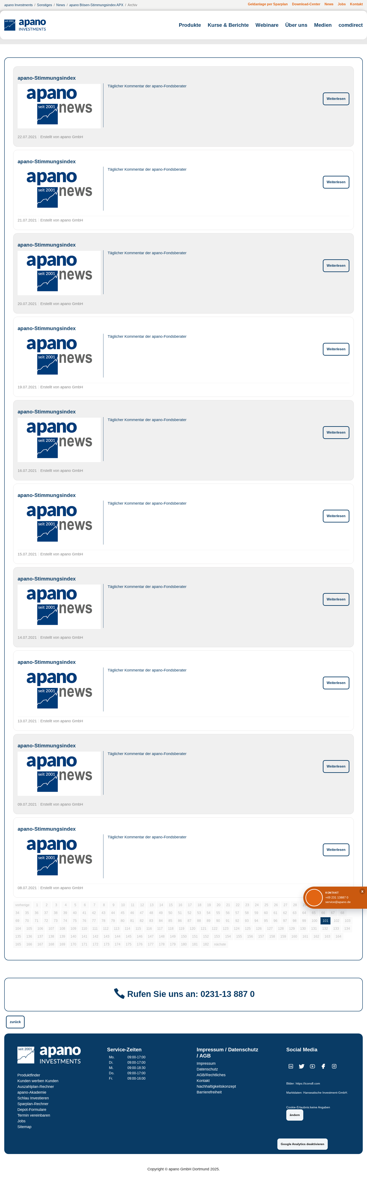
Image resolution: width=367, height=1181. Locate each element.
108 (62, 928)
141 (84, 936)
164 (338, 936)
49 (161, 913)
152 (206, 936)
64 (304, 913)
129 (292, 928)
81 (132, 921)
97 (285, 921)
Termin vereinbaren (33, 1115)
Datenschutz (207, 1069)
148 (162, 936)
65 (314, 913)
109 (73, 928)
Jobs (21, 1121)
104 (18, 928)
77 (94, 921)
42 (94, 913)
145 (128, 936)
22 (238, 905)
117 (160, 928)
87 (189, 921)
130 (303, 928)
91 (228, 921)
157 (261, 936)
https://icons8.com (308, 1083)
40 (75, 913)
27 (285, 905)
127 (270, 928)
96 (275, 921)
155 (239, 936)
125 (248, 928)
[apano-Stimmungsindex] (59, 106)
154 (228, 936)
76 (84, 921)
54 (208, 913)
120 (192, 928)
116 (149, 928)
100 (314, 921)
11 (132, 905)
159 (283, 936)
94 (256, 921)
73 (56, 921)
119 (181, 928)
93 (247, 921)
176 (140, 944)
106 (40, 928)
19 (209, 905)
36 (36, 913)
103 (347, 921)
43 (103, 913)
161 (305, 936)
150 (184, 936)
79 (113, 921)
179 (173, 944)
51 (180, 913)
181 (195, 944)
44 (113, 913)
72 (46, 921)
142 (95, 936)
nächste (220, 944)
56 (228, 913)
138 (51, 936)
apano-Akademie (31, 1092)
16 (180, 905)
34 (17, 913)
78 (103, 921)
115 (138, 928)
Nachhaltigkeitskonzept (216, 1086)
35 (27, 913)
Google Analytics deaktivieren (302, 1144)
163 (327, 936)
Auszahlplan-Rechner (35, 1086)
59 (256, 913)
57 (237, 913)
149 (173, 936)
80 (122, 921)
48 (151, 913)
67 (333, 913)
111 (95, 928)
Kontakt (203, 1081)
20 (218, 905)
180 (184, 944)
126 (259, 928)
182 (206, 944)
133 (336, 928)
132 (325, 928)
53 (199, 913)
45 (122, 913)
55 (218, 913)
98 (294, 921)
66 (323, 913)
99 (304, 921)
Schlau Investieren (33, 1098)
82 (142, 921)
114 (127, 928)
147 (151, 936)
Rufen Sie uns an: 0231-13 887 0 (191, 994)
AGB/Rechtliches (211, 1075)
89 (208, 921)
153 (217, 936)
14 (161, 905)
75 (75, 921)
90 (218, 921)
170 (73, 944)
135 (18, 936)
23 (247, 905)
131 (314, 928)
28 (295, 905)
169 (62, 944)
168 (51, 944)
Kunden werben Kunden (37, 1081)
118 (171, 928)
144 (117, 936)
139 (62, 936)
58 (247, 913)
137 (40, 936)
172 (95, 944)
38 (56, 913)
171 (84, 944)
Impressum (206, 1063)
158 (272, 936)
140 (73, 936)
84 (161, 921)
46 (132, 913)
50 (170, 913)
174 (117, 944)
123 (226, 928)
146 (140, 936)
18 (199, 905)
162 (316, 936)
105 (29, 928)
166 (29, 944)
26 (276, 905)
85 (170, 921)
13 (152, 905)
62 (285, 913)
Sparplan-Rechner (32, 1104)
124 (237, 928)
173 (106, 944)
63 (294, 913)
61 (275, 913)
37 (46, 913)
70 (27, 921)
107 (51, 928)
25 (266, 905)
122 (214, 928)
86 (180, 921)
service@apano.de (338, 902)
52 (189, 913)
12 (142, 905)
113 (116, 928)
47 (142, 913)
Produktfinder (28, 1075)
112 (106, 928)
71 (36, 921)
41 (84, 913)
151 (195, 936)
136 (29, 936)
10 (123, 905)
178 (162, 944)
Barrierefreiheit (209, 1092)
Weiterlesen (336, 99)
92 (237, 921)
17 (190, 905)
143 (106, 936)
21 (228, 905)
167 (40, 944)
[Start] (25, 25)
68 (342, 913)
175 (128, 944)
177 (151, 944)
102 (336, 921)
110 (84, 928)
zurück (15, 1022)
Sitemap (24, 1127)
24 (257, 905)
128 (281, 928)
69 (17, 921)
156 (250, 936)
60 (266, 913)
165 (18, 944)
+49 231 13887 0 (336, 897)
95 (266, 921)
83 (151, 921)
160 (294, 936)
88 (199, 921)
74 (65, 921)
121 (203, 928)
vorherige (22, 905)
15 (171, 905)
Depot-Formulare (31, 1109)
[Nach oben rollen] (358, 1172)
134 (347, 928)
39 (65, 913)
